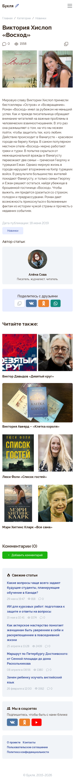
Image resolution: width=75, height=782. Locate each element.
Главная (7, 18)
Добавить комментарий (27, 555)
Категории (24, 18)
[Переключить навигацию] (70, 5)
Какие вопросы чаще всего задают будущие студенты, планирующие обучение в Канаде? (33, 587)
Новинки (40, 18)
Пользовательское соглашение (27, 747)
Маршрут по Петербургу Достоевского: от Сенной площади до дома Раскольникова (37, 658)
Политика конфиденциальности (28, 752)
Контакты (29, 742)
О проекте (13, 742)
